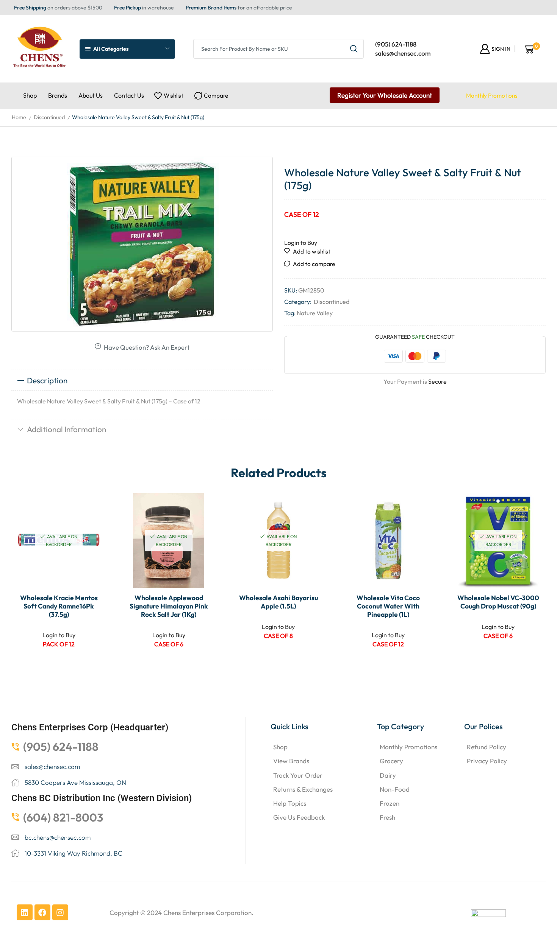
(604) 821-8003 (63, 817)
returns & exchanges (303, 789)
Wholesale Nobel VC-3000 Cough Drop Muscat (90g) (498, 602)
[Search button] (353, 48)
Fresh (387, 817)
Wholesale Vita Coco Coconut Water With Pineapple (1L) (388, 606)
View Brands (291, 761)
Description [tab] (47, 380)
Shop (30, 95)
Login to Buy (300, 242)
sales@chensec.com (403, 53)
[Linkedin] (25, 912)
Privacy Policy (487, 761)
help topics (289, 803)
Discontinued (49, 117)
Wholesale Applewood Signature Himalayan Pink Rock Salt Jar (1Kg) (169, 606)
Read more (92, 537)
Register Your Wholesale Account (384, 95)
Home (19, 117)
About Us (90, 95)
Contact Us (129, 95)
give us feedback (299, 817)
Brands (57, 95)
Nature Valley (315, 313)
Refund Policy (486, 747)
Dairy (388, 775)
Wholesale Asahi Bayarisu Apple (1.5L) (278, 602)
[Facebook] (42, 912)
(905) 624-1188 (395, 44)
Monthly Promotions (492, 95)
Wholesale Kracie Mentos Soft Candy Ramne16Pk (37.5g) (59, 606)
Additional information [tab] (66, 429)
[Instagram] (60, 912)
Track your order (297, 775)
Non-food (395, 789)
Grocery (391, 761)
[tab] (142, 380)
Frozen (389, 803)
